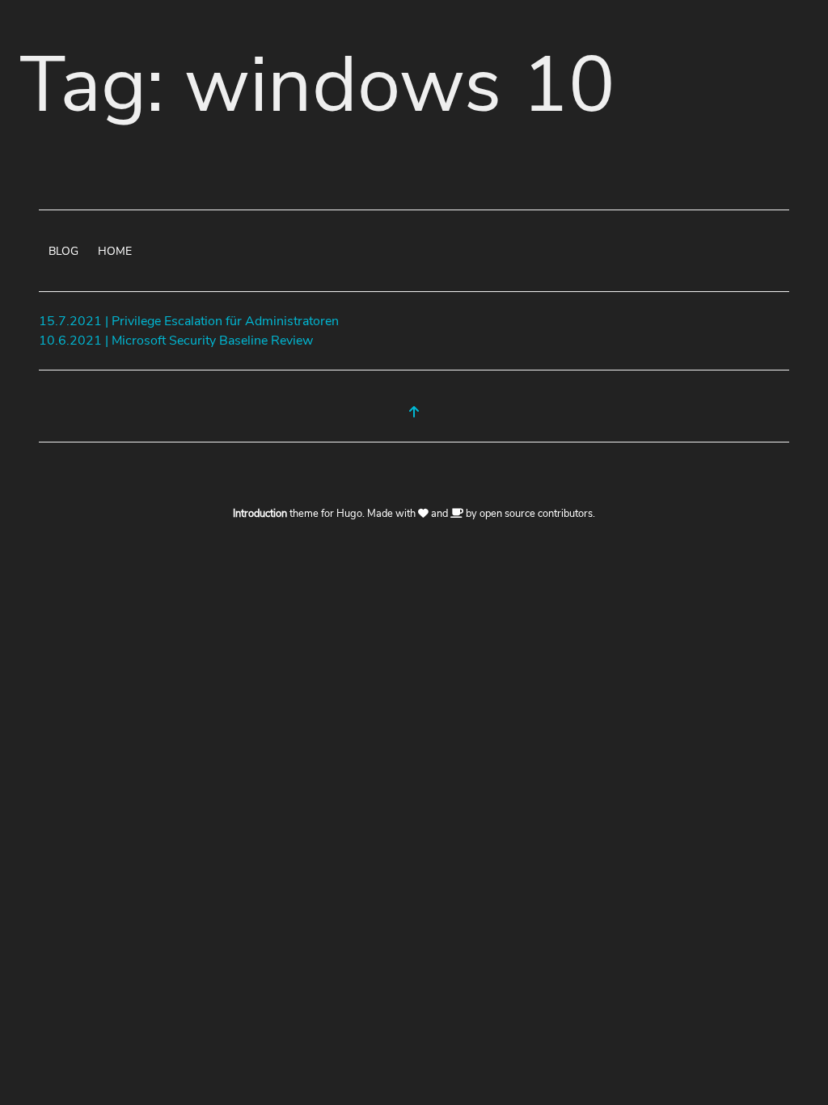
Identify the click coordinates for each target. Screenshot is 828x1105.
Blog (63, 251)
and (439, 513)
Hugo (349, 513)
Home (115, 251)
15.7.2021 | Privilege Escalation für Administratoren (189, 321)
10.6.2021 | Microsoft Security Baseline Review (176, 340)
